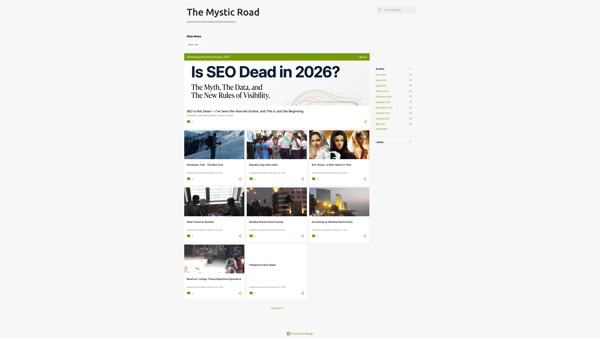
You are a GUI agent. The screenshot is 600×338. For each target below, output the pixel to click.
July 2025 (380, 124)
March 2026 (382, 91)
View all (363, 57)
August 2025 (382, 118)
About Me (193, 45)
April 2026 (381, 85)
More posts (277, 308)
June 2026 (381, 74)
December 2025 (384, 107)
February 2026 (384, 96)
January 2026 (383, 102)
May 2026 (381, 80)
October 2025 (383, 113)
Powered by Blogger (301, 333)
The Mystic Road (223, 11)
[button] (365, 122)
